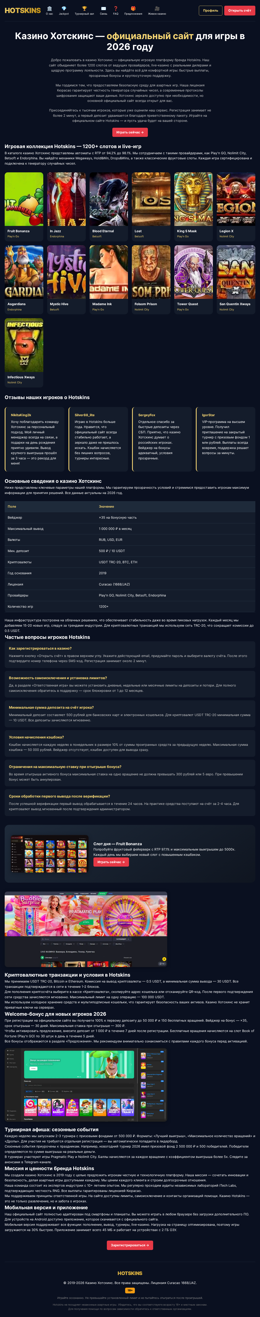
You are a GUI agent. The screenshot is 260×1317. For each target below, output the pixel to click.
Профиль (210, 10)
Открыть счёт (239, 10)
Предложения (133, 10)
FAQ (115, 10)
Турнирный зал (84, 10)
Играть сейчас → (130, 132)
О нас (49, 10)
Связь (103, 10)
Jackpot (64, 10)
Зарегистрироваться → (130, 1245)
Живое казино (157, 10)
